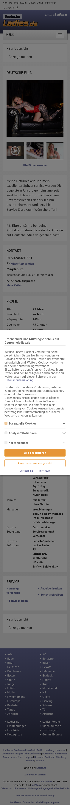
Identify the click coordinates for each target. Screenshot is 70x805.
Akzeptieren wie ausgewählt (35, 463)
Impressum (44, 471)
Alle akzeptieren (35, 452)
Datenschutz (26, 471)
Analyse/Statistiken (23, 433)
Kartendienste (19, 443)
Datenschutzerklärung (18, 380)
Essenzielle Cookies (23, 423)
